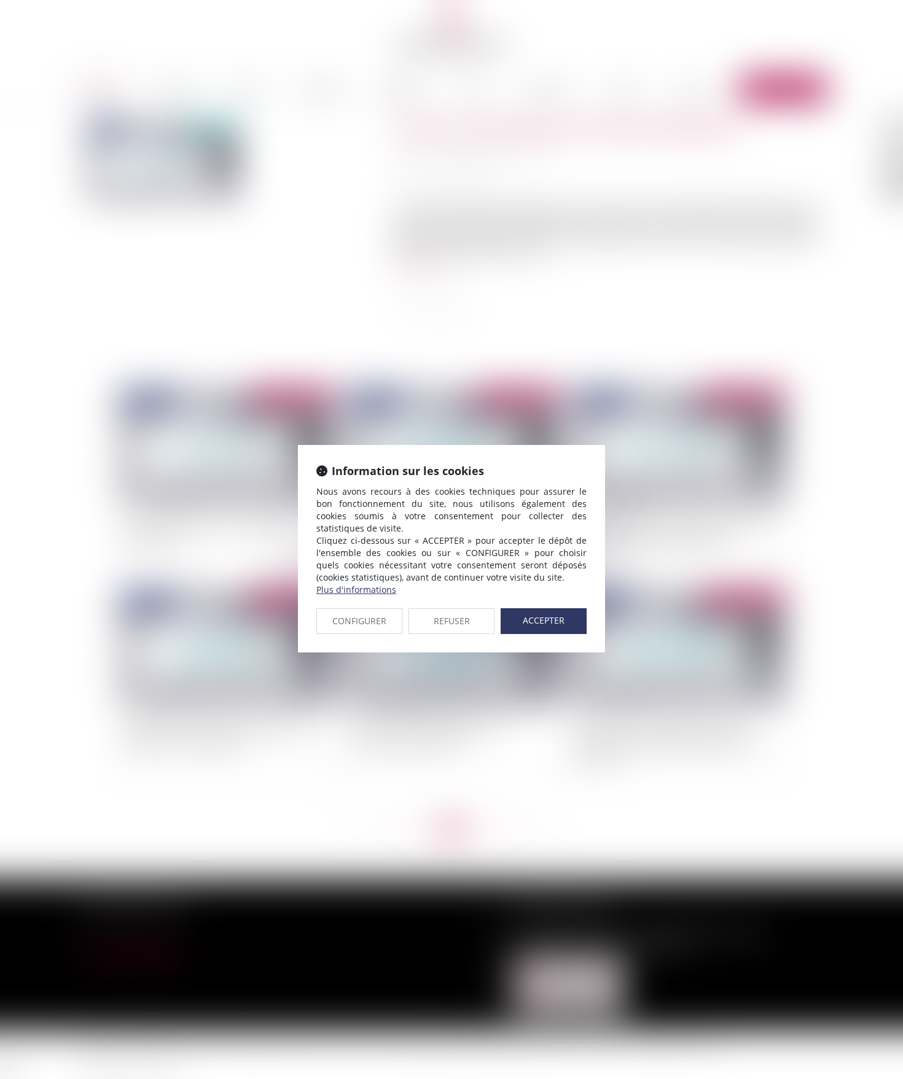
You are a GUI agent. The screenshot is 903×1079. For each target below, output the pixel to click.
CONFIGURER (359, 621)
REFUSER (452, 621)
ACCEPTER (544, 620)
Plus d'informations (356, 589)
